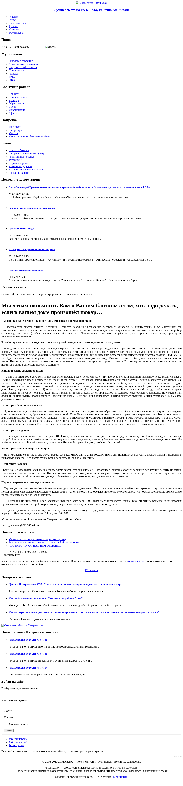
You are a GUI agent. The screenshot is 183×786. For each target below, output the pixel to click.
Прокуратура (16, 70)
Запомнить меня (18, 724)
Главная (13, 16)
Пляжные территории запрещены (26, 270)
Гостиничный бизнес (21, 156)
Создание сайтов (19, 172)
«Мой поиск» (120, 776)
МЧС (12, 76)
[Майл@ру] (4, 694)
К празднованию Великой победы (29, 136)
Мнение (13, 133)
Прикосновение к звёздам (22, 228)
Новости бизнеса (19, 150)
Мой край (15, 126)
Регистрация (16, 745)
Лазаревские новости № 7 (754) (28, 667)
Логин (8, 710)
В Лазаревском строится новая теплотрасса (32, 249)
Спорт (12, 106)
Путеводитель (17, 23)
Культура (14, 100)
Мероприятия (17, 109)
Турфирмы (15, 159)
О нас (12, 19)
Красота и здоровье (20, 166)
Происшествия (18, 97)
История (14, 29)
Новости (14, 93)
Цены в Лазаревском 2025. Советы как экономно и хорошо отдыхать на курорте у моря (65, 584)
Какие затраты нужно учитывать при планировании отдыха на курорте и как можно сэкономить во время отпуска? (84, 612)
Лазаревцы (15, 130)
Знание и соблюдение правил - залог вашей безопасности (44, 542)
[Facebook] (1, 694)
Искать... (6, 46)
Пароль (8, 717)
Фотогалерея (16, 32)
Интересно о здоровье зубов (26, 169)
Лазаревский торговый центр (26, 153)
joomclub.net (178, 756)
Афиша (13, 113)
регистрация (136, 560)
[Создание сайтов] (22, 625)
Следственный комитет (23, 67)
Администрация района (23, 63)
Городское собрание (21, 60)
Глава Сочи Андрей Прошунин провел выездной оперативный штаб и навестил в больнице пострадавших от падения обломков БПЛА (79, 187)
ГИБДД (13, 73)
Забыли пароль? (18, 738)
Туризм (13, 26)
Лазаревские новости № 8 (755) (28, 639)
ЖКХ (12, 80)
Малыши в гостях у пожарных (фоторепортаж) (37, 539)
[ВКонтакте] (7, 694)
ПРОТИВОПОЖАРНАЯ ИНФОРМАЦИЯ (35, 545)
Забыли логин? (18, 742)
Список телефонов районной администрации (32, 208)
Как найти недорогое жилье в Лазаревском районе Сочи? (46, 598)
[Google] (3, 694)
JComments (91, 570)
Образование (16, 103)
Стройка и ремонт (20, 163)
